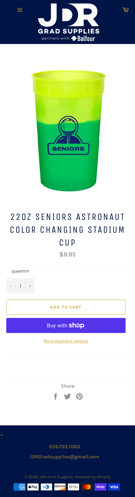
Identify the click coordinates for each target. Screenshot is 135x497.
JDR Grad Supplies (56, 476)
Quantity (20, 271)
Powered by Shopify (93, 476)
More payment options (66, 341)
